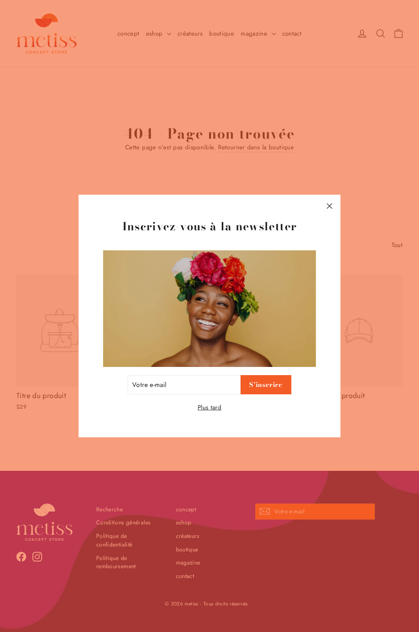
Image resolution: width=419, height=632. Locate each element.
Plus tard (209, 407)
